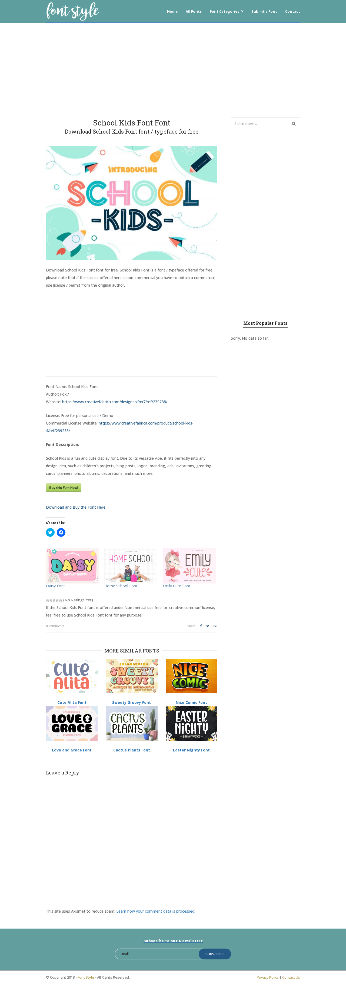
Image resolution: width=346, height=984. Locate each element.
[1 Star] (47, 600)
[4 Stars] (57, 600)
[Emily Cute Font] (189, 566)
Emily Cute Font (176, 585)
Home (172, 11)
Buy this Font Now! (63, 487)
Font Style (86, 977)
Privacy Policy (268, 977)
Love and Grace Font (72, 750)
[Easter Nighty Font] (191, 723)
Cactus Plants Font (131, 750)
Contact (292, 11)
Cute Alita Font (71, 702)
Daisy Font (55, 585)
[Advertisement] (173, 69)
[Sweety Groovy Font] (131, 676)
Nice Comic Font (191, 702)
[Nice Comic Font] (191, 676)
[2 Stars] (50, 600)
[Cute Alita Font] (72, 676)
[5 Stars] (60, 600)
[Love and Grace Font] (72, 723)
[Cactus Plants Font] (131, 723)
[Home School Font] (130, 566)
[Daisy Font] (72, 566)
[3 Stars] (54, 600)
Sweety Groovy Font (131, 702)
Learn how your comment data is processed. (155, 911)
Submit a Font (264, 11)
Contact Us (291, 977)
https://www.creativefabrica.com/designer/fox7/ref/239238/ (114, 401)
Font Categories (224, 11)
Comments (55, 626)
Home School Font (120, 585)
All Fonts (194, 11)
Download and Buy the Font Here (75, 507)
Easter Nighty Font (191, 750)
